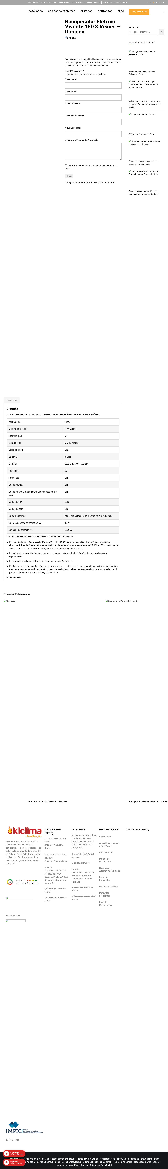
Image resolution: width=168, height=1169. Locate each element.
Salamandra (17, 851)
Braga (150, 3)
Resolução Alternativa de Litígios (109, 869)
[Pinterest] (22, 2)
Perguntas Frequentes (104, 879)
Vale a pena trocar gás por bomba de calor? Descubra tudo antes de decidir (144, 104)
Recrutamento (93, 2)
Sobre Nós (107, 2)
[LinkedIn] (12, 2)
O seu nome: (71, 79)
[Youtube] (19, 2)
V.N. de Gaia (159, 3)
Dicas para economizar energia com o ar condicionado (143, 162)
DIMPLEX (111, 182)
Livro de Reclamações (105, 904)
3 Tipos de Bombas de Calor (141, 134)
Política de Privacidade (105, 860)
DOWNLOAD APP (121, 2)
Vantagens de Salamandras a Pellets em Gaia (142, 73)
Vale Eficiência (78, 2)
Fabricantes (64, 2)
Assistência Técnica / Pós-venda (42, 2)
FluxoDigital (106, 1165)
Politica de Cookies (108, 886)
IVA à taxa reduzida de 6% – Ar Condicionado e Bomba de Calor (143, 192)
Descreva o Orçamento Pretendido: (82, 140)
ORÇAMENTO (139, 11)
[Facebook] (5, 2)
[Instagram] (15, 2)
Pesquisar (134, 27)
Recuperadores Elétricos (87, 182)
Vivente (54, 542)
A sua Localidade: (73, 127)
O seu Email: (71, 91)
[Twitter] (8, 2)
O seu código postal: (74, 115)
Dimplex (85, 542)
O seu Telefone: (72, 103)
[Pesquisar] (161, 32)
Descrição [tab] (11, 400)
